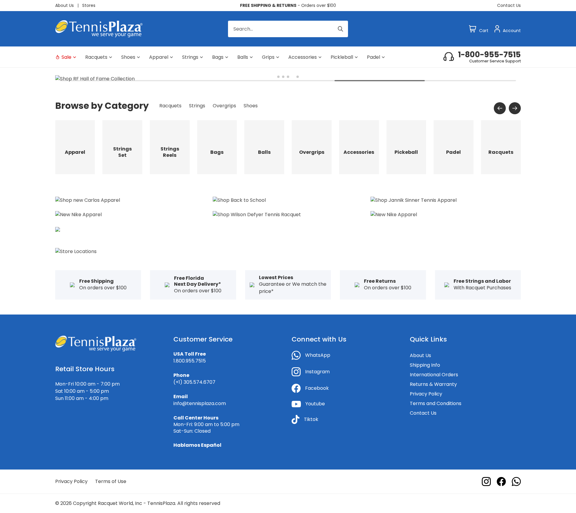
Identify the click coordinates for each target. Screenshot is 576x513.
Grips (268, 57)
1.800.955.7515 (189, 360)
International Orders (434, 374)
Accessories (302, 57)
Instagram (317, 371)
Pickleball (342, 57)
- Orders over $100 (288, 5)
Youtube (315, 403)
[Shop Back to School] (239, 199)
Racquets (96, 57)
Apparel (158, 57)
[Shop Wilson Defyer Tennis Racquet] (257, 214)
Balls (242, 57)
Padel (373, 57)
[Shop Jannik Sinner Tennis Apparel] (413, 199)
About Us (64, 5)
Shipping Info (425, 365)
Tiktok (311, 419)
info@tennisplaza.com (199, 403)
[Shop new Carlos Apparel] (87, 199)
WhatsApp (317, 355)
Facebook (317, 388)
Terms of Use (110, 481)
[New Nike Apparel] (78, 214)
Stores (88, 5)
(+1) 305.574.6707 (194, 382)
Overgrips (224, 105)
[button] (278, 77)
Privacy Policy (426, 393)
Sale (66, 57)
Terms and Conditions (435, 403)
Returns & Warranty (433, 384)
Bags (218, 57)
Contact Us (509, 5)
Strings (190, 57)
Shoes (128, 57)
